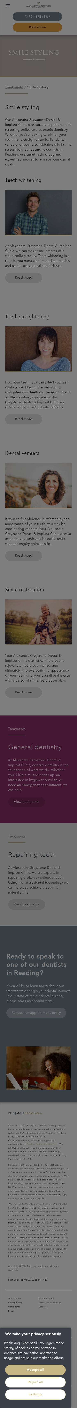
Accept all (35, 1370)
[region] (35, 1368)
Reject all (35, 1382)
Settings (35, 1394)
